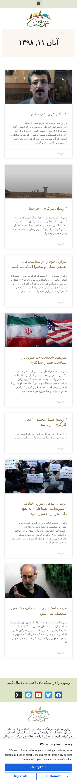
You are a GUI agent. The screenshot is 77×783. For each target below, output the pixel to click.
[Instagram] (18, 695)
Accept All (38, 767)
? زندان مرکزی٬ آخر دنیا (48, 208)
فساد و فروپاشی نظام (49, 113)
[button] (39, 3)
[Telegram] (28, 695)
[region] (38, 760)
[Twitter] (48, 695)
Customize (53, 776)
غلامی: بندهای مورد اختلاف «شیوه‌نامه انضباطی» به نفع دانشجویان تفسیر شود (44, 508)
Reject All (20, 776)
